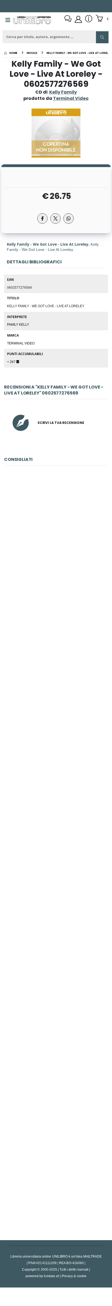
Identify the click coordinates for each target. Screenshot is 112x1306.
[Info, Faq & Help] (88, 19)
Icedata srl (51, 1276)
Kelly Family (63, 92)
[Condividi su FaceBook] (42, 218)
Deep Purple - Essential (56, 1178)
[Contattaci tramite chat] (67, 19)
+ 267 (11, 361)
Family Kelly (18, 324)
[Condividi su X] (55, 218)
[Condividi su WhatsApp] (68, 218)
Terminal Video (21, 343)
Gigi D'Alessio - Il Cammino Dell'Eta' (56, 671)
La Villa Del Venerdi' (56, 798)
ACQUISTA (58, 583)
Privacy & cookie (74, 1276)
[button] (102, 19)
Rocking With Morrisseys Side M (56, 924)
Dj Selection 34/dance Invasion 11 (56, 1051)
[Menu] (8, 20)
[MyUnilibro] (78, 19)
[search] (102, 37)
